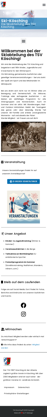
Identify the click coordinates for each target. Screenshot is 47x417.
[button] (44, 4)
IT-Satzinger (29, 413)
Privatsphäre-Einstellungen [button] (16, 393)
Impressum (9, 387)
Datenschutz (24, 387)
